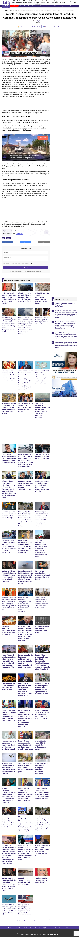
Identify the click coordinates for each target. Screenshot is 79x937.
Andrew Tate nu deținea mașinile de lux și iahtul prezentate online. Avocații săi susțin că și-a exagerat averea (9, 884)
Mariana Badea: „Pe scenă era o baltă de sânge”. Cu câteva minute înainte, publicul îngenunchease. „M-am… (47, 6)
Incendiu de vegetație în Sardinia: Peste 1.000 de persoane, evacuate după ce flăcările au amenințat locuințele (42, 410)
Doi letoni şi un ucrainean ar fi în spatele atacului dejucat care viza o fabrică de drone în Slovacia (8, 769)
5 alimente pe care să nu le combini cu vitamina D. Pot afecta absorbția (9, 515)
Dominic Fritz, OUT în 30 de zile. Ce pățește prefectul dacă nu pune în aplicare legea (65, 304)
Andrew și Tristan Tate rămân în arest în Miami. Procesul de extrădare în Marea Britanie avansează (9, 576)
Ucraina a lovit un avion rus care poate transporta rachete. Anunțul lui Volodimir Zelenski (25, 485)
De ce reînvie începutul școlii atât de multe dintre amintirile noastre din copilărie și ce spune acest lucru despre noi (25, 546)
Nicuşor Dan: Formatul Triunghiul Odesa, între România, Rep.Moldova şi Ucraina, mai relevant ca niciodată (24, 605)
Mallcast (62, 2)
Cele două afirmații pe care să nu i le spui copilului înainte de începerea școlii (25, 768)
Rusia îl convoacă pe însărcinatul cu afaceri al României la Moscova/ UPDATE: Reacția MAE (42, 850)
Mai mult (38, 4)
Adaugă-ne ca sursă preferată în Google (30, 26)
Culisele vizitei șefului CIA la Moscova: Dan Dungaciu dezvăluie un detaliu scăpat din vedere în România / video (25, 794)
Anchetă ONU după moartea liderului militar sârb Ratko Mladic (42, 629)
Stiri (11, 10)
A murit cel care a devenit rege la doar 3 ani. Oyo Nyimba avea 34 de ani (42, 321)
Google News (19, 233)
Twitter (27, 242)
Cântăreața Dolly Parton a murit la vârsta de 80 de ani (41, 880)
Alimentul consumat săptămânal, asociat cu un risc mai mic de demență (9, 630)
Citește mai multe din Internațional (26, 921)
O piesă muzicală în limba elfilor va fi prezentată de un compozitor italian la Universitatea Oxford (9, 408)
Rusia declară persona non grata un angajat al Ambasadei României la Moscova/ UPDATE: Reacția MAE (25, 690)
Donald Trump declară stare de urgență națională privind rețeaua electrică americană (25, 745)
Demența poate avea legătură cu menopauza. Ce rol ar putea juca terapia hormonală (9, 745)
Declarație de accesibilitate (61, 928)
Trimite (26, 267)
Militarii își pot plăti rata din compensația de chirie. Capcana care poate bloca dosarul (42, 298)
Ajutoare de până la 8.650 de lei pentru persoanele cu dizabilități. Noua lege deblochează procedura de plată (42, 689)
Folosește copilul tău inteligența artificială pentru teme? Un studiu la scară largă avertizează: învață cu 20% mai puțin (25, 661)
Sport (48, 2)
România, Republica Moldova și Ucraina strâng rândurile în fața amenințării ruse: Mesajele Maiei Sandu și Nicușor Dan (9, 604)
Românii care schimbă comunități (22, 2)
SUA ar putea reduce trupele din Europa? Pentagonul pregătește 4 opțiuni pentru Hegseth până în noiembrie (9, 715)
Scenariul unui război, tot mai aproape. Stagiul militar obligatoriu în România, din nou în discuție (9, 822)
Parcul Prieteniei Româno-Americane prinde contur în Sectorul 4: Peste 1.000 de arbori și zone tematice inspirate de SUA (9, 661)
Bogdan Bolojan (41, 21)
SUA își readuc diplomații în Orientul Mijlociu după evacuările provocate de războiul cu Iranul (24, 910)
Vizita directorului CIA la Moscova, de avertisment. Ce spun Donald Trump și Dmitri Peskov (42, 714)
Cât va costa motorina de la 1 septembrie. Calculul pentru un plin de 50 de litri (42, 575)
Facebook (8, 242)
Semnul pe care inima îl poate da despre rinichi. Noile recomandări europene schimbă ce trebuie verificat (9, 376)
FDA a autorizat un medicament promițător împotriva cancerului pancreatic (41, 769)
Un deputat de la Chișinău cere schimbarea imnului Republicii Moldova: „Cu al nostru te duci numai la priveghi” (42, 793)
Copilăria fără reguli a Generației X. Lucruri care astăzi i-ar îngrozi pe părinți (25, 407)
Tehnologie (55, 2)
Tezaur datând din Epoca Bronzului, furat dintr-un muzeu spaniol (8, 687)
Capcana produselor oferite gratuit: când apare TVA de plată (42, 456)
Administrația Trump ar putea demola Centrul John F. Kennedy (24, 881)
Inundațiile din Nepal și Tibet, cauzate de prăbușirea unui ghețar (40, 745)
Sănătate (36, 2)
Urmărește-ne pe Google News (53, 26)
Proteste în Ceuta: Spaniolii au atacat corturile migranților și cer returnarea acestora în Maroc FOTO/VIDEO (9, 546)
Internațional (16, 10)
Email (45, 242)
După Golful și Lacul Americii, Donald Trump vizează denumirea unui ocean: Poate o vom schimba (42, 486)
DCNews (6, 4)
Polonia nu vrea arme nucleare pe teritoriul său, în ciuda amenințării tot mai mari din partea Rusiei (41, 603)
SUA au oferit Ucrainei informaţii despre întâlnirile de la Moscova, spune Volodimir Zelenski (9, 458)
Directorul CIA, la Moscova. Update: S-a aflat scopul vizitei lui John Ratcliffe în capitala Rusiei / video (9, 910)
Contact (51, 928)
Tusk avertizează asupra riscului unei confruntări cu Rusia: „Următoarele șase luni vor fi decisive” (9, 298)
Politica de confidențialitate (15, 928)
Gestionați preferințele (40, 928)
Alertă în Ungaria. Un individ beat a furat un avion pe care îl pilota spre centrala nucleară (24, 297)
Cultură (43, 2)
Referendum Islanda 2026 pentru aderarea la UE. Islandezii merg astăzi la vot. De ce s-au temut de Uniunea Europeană (42, 377)
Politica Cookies (28, 928)
